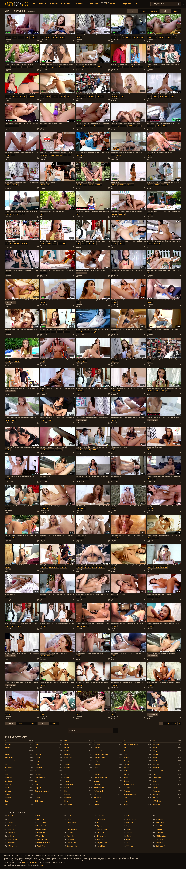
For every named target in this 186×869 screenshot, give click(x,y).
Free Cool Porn (102, 829)
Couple (37, 764)
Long (176, 11)
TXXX (77, 41)
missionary (115, 126)
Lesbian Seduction (100, 778)
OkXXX (42, 130)
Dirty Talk (38, 788)
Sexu (148, 100)
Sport (126, 804)
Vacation (156, 791)
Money (96, 804)
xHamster (7, 100)
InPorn (7, 277)
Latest (143, 11)
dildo (174, 37)
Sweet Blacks (72, 823)
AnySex (149, 218)
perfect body (134, 67)
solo (18, 67)
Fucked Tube (101, 846)
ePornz (10, 819)
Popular (132, 11)
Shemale (127, 791)
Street (155, 754)
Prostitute (127, 768)
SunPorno (43, 600)
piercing (50, 67)
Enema (37, 798)
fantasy (79, 37)
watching (114, 685)
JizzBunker (114, 159)
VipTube (42, 218)
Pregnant (127, 764)
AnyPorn (78, 453)
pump (78, 243)
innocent (125, 67)
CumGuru (70, 816)
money (49, 243)
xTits (77, 130)
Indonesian (98, 741)
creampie (93, 67)
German (67, 764)
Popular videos (66, 4)
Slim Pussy (130, 823)
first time (15, 184)
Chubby (37, 751)
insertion (43, 126)
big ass (7, 449)
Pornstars (54, 4)
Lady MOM (159, 839)
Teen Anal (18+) (159, 771)
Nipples (126, 741)
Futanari (67, 754)
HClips (77, 100)
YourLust (149, 571)
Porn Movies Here (43, 843)
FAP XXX (129, 843)
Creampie (38, 768)
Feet (36, 804)
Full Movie (67, 751)
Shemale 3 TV (72, 846)
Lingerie (97, 781)
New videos (78, 4)
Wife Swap (157, 804)
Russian (126, 781)
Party (125, 754)
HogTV (113, 630)
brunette (150, 184)
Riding (126, 778)
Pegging (126, 758)
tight (42, 96)
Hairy (66, 791)
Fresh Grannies (72, 829)
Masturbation (99, 788)
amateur (79, 184)
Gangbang (68, 758)
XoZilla (7, 71)
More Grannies (161, 816)
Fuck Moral (41, 833)
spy (78, 214)
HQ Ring (99, 826)
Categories (43, 4)
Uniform (156, 784)
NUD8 (98, 823)
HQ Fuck (70, 833)
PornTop (113, 571)
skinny (47, 37)
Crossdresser (40, 771)
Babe (7, 764)
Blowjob (8, 791)
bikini (42, 332)
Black (7, 788)
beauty (114, 184)
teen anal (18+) (116, 67)
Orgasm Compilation (131, 744)
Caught (37, 744)
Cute (36, 781)
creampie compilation (11, 126)
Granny (66, 781)
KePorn (113, 512)
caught (15, 37)
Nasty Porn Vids (16, 4)
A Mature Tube (115, 4)
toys (113, 449)
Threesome (157, 778)
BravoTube (114, 277)
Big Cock (8, 781)
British (7, 794)
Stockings (156, 744)
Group (66, 788)
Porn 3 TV (70, 836)
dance (114, 332)
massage (44, 273)
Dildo (36, 784)
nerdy (83, 243)
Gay (65, 761)
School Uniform (129, 784)
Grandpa (67, 778)
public (42, 243)
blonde (128, 37)
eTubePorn (12, 836)
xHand (42, 41)
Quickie (126, 774)
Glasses (67, 771)
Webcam (156, 794)
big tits (7, 155)
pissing (150, 37)
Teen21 (7, 453)
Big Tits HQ (127, 4)
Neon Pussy (101, 839)
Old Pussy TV (160, 846)
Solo (125, 801)
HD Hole (104, 4)
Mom (96, 801)
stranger (150, 302)
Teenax (128, 829)
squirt (7, 67)
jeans (48, 332)
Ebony (37, 794)
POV (134, 37)
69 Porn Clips (131, 816)
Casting (37, 741)
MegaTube (8, 188)
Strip (155, 758)
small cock (115, 96)
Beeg (112, 41)
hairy (119, 390)
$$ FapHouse (8, 247)
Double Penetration (42, 791)
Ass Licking (9, 758)
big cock (61, 67)
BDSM (114, 714)
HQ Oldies (159, 833)
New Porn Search (43, 826)
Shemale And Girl (130, 794)
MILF (96, 794)
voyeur (157, 67)
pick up (55, 243)
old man (79, 126)
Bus (6, 801)
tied (113, 273)
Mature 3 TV (41, 819)
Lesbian (97, 774)
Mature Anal (98, 791)
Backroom (9, 768)
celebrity (155, 96)
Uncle (155, 781)
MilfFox (7, 41)
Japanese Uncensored (102, 754)
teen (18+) (140, 37)
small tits (8, 96)
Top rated (153, 11)
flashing (168, 37)
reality (149, 332)
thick (42, 361)
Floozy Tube (71, 843)
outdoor (161, 37)
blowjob (52, 155)
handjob (59, 332)
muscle (94, 567)
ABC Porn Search (162, 836)
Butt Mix (137, 4)
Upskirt (155, 788)
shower (21, 37)
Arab (7, 754)
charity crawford (81, 273)
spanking (79, 685)
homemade (100, 126)
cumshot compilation (19, 96)
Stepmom (156, 741)
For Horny (129, 833)
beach (166, 96)
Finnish (66, 744)
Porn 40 (10, 816)
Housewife (68, 804)
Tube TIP (11, 829)
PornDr (149, 306)
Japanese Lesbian (100, 751)
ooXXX (113, 453)
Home (34, 4)
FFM (82, 155)
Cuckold (38, 774)
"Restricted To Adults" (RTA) (30, 862)
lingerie (18, 626)
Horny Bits (159, 829)
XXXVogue (8, 130)
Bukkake (8, 798)
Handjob (67, 794)
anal (141, 67)
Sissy (125, 798)
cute (155, 37)
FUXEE (39, 816)
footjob (62, 37)
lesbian (7, 332)
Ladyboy (97, 764)
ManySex (43, 659)
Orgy (125, 748)
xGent (128, 839)
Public (126, 771)
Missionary (98, 798)
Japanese (97, 748)
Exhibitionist (39, 801)
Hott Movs (71, 826)
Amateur (8, 748)
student (86, 126)
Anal (6, 751)
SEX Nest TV (12, 826)
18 (123, 37)
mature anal (91, 96)
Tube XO (159, 826)
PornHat (42, 71)
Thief (155, 774)
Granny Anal (68, 784)
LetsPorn (7, 365)
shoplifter (150, 67)
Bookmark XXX (13, 843)
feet (42, 37)
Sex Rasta (70, 839)
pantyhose (55, 37)
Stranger (156, 748)
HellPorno (43, 512)
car (119, 37)
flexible (149, 155)
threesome (31, 96)
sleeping (7, 184)
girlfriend (33, 37)
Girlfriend (67, 768)
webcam (91, 184)
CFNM (164, 126)
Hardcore (67, 798)
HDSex (113, 336)
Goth (66, 774)
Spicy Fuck (100, 833)
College (37, 758)
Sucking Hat (101, 816)
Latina (96, 771)
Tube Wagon (12, 839)
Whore (155, 798)
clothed (158, 126)
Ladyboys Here (102, 843)
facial (42, 390)
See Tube (40, 836)
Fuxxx (6, 571)
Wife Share (157, 801)
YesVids (78, 394)
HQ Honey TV (101, 836)
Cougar (37, 761)
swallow (157, 184)
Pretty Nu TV (160, 823)
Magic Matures (131, 826)
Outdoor (127, 751)
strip (149, 273)
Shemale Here (42, 839)
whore (43, 184)
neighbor (150, 214)
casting (150, 567)
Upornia (149, 188)
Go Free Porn (131, 819)
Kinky (96, 761)
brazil (149, 96)
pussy (7, 508)
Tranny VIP (160, 843)
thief (78, 155)
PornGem (149, 365)
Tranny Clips (12, 833)
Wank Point (41, 846)
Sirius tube (159, 819)
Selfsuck (127, 788)
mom (172, 96)
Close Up (38, 754)
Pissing (126, 761)
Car (6, 804)
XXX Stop (129, 846)
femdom (7, 273)
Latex (96, 768)
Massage (97, 784)
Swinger (156, 768)
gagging (43, 67)
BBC (67, 67)
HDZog (149, 41)
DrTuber (78, 188)
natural (92, 126)
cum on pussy (92, 243)
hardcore (85, 67)
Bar (6, 771)
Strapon (156, 751)
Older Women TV (43, 829)
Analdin (149, 159)
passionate (80, 390)
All (165, 11)
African (8, 744)
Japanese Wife (99, 758)
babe (78, 361)
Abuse (41, 865)
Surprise (156, 764)
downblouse (9, 361)
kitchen (114, 37)
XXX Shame (41, 823)
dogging (7, 37)
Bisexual (8, 784)
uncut (86, 479)
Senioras (149, 247)
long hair (87, 449)
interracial (124, 126)
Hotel (66, 801)
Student (156, 761)
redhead (114, 302)
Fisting (66, 748)
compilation (137, 126)
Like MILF (70, 819)
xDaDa (128, 836)
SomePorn (43, 571)
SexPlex (78, 424)
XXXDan (7, 394)
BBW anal (8, 778)
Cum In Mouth (40, 778)
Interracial (97, 744)
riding (27, 37)
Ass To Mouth (10, 761)
